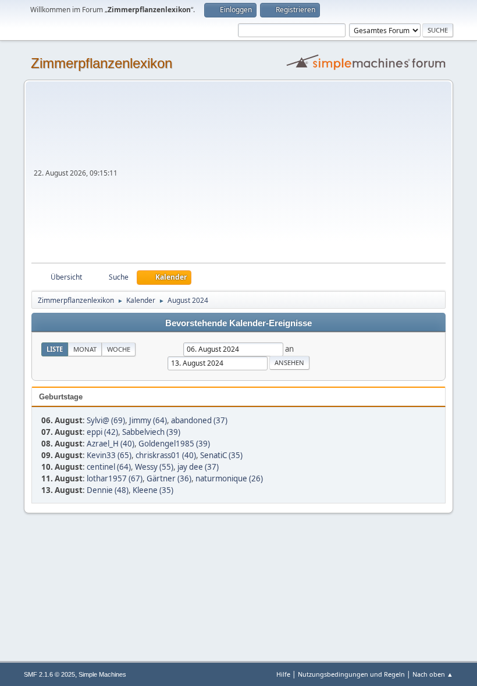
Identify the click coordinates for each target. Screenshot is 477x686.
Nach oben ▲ (432, 674)
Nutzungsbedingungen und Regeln (351, 674)
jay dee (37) (198, 467)
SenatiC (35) (221, 455)
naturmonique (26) (229, 478)
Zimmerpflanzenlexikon (101, 63)
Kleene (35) (153, 490)
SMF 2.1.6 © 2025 (49, 674)
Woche (118, 349)
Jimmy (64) (148, 420)
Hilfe (283, 674)
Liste (55, 349)
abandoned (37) (199, 420)
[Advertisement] (283, 175)
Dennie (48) (108, 490)
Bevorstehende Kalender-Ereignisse (238, 323)
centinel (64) (109, 467)
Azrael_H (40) (110, 443)
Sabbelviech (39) (151, 432)
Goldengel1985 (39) (174, 443)
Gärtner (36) (169, 478)
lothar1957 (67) (115, 478)
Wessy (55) (154, 467)
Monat (85, 349)
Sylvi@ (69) (106, 420)
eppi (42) (102, 432)
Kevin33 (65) (109, 455)
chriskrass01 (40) (166, 455)
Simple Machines (102, 674)
